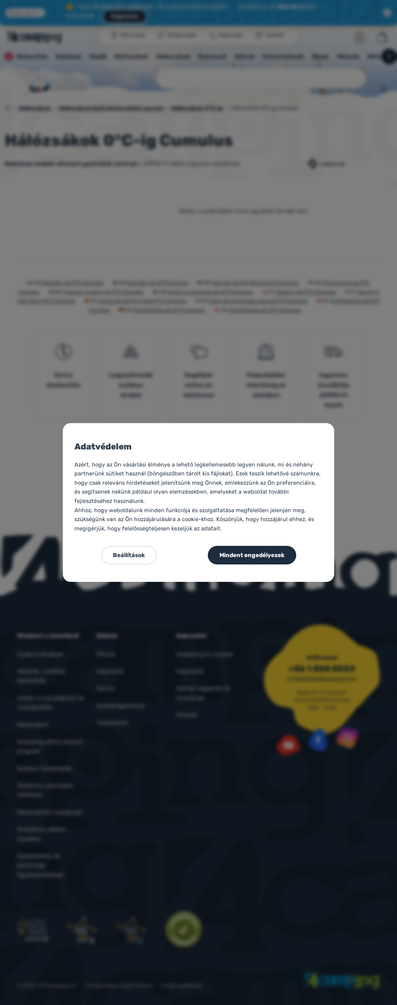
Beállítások (129, 555)
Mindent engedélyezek (252, 555)
